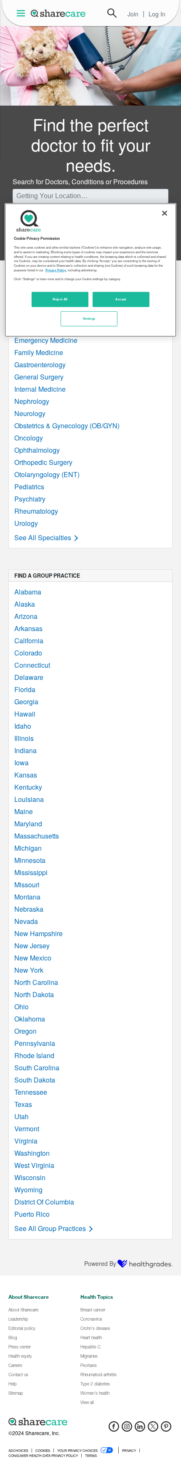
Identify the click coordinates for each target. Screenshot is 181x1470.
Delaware (28, 677)
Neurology (29, 413)
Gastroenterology (40, 364)
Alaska (24, 604)
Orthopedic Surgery (43, 462)
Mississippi (31, 872)
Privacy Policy (55, 270)
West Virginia (34, 1165)
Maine (23, 811)
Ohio (21, 1006)
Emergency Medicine (45, 340)
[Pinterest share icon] (166, 1429)
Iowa (21, 762)
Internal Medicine (40, 389)
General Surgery (39, 377)
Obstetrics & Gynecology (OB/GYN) (67, 425)
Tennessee (30, 1092)
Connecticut (32, 665)
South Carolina (36, 1067)
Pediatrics (29, 486)
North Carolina (36, 982)
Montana (27, 897)
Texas (23, 1104)
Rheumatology (36, 511)
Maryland (28, 823)
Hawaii (24, 714)
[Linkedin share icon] (139, 1429)
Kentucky (28, 787)
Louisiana (29, 799)
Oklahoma (29, 1019)
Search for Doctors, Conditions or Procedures (80, 181)
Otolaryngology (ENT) (47, 474)
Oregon (25, 1031)
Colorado (28, 653)
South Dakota (34, 1080)
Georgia (26, 701)
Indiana (25, 750)
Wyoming (28, 1189)
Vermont (26, 1128)
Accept (120, 299)
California (28, 640)
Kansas (25, 775)
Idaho (22, 726)
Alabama (27, 592)
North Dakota (34, 994)
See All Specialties (42, 537)
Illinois (24, 738)
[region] (91, 270)
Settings (89, 318)
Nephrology (31, 401)
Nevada (26, 921)
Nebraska (28, 909)
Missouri (27, 884)
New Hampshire (38, 933)
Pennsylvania (34, 1043)
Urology (26, 523)
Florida (24, 689)
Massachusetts (36, 836)
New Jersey (32, 945)
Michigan (28, 848)
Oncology (28, 438)
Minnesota (29, 860)
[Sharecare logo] (90, 1421)
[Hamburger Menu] (22, 13)
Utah (21, 1116)
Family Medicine (38, 352)
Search (112, 13)
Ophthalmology (37, 450)
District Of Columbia (44, 1202)
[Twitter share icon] (153, 1429)
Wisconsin (29, 1177)
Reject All (60, 299)
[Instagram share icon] (126, 1429)
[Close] (164, 213)
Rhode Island (34, 1055)
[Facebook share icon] (113, 1429)
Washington (32, 1153)
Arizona (25, 616)
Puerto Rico (32, 1214)
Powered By (100, 1263)
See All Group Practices (50, 1228)
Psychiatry (29, 499)
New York (28, 970)
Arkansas (28, 628)
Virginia (25, 1141)
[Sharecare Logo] (58, 13)
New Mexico (32, 958)
